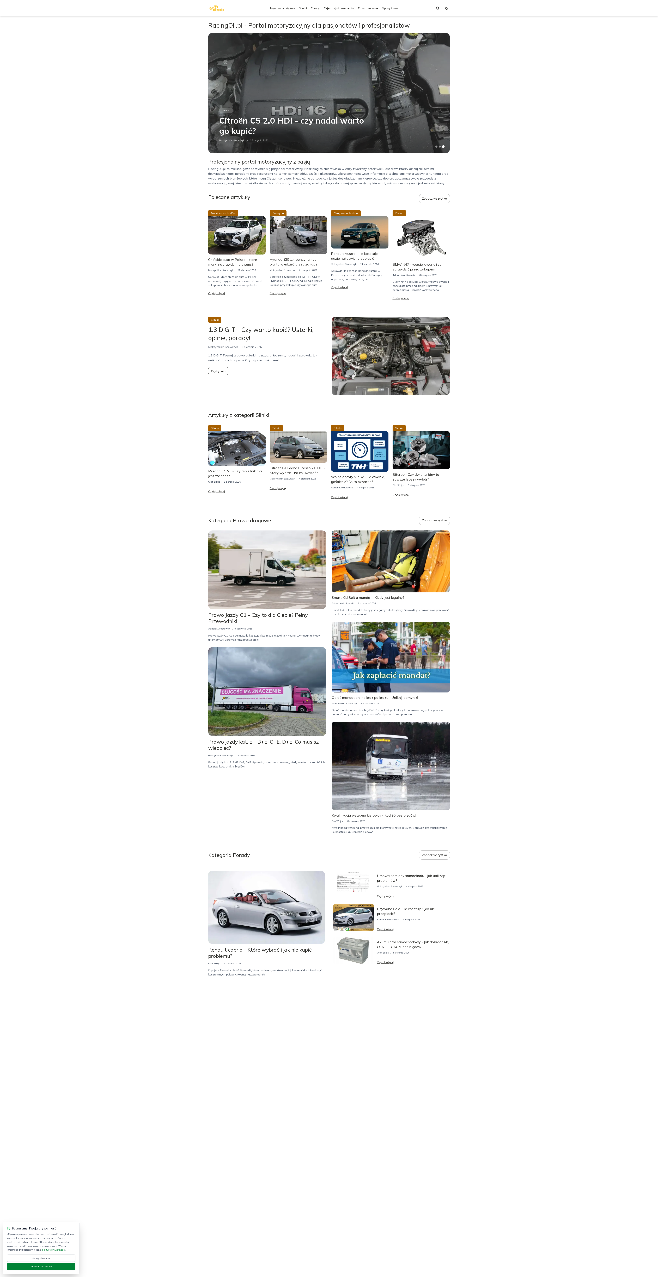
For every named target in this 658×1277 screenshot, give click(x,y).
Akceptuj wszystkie (41, 1266)
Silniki (303, 8)
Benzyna (278, 213)
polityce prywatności (53, 1249)
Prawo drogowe (368, 8)
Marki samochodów (223, 213)
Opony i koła (390, 8)
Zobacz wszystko (434, 198)
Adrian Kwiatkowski (404, 275)
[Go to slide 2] (440, 147)
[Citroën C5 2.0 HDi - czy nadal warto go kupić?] (329, 93)
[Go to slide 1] (436, 147)
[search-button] (438, 8)
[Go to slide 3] (443, 146)
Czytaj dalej (218, 371)
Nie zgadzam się (41, 1258)
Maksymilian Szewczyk (232, 140)
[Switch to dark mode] (447, 8)
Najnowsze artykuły (282, 8)
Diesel (226, 110)
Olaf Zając (214, 481)
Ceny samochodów (346, 213)
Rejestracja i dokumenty (339, 8)
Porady (315, 8)
